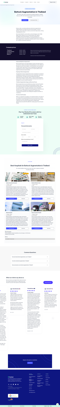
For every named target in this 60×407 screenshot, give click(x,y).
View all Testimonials (48, 282)
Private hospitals (40, 378)
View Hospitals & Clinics (33, 20)
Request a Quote (53, 2)
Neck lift (30, 388)
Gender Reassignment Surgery (31, 380)
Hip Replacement (32, 390)
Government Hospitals (39, 381)
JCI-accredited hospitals (39, 376)
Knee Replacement (32, 392)
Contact (38, 2)
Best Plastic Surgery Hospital (40, 383)
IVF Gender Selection (31, 385)
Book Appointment (11, 198)
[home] (5, 2)
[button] (22, 2)
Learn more (23, 198)
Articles (35, 2)
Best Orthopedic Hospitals (40, 386)
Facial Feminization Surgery (32, 377)
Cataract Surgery (32, 382)
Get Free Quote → (25, 20)
